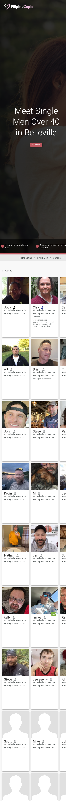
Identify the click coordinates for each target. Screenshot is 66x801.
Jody (7, 307)
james (37, 617)
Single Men (42, 258)
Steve (37, 431)
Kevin (8, 493)
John (7, 431)
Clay (36, 307)
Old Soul (36, 317)
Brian (36, 369)
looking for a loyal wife (42, 379)
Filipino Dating (25, 258)
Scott (8, 741)
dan (35, 555)
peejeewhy (40, 679)
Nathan (9, 555)
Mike (36, 741)
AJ (6, 369)
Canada (57, 258)
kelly (7, 617)
